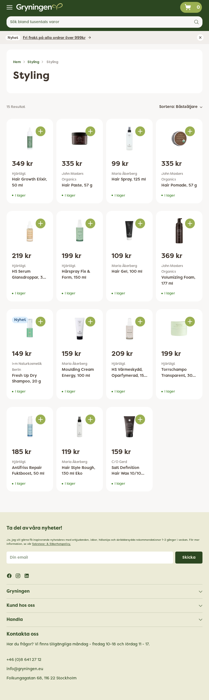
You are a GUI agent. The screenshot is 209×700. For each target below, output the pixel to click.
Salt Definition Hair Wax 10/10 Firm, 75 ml (126, 473)
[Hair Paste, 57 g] (79, 138)
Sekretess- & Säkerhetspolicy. (51, 544)
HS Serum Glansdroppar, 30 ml (28, 277)
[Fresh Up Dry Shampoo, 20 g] (30, 329)
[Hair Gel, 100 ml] (129, 230)
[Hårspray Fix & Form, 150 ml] (79, 230)
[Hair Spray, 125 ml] (129, 138)
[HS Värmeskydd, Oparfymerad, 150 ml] (129, 329)
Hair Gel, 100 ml (127, 271)
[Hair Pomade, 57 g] (179, 138)
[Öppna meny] (9, 7)
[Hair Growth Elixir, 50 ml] (30, 138)
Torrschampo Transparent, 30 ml (176, 375)
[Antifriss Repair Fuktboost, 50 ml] (30, 426)
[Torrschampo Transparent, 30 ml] (179, 329)
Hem (17, 62)
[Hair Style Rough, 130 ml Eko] (79, 426)
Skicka (189, 557)
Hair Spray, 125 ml (129, 179)
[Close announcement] (200, 37)
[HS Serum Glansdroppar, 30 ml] (30, 230)
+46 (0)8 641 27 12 (24, 659)
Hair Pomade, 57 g (179, 185)
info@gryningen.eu (25, 669)
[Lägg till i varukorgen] (40, 131)
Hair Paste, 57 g (77, 185)
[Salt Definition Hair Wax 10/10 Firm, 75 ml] (129, 426)
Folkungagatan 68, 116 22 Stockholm (41, 678)
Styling (33, 62)
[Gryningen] (39, 7)
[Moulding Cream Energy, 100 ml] (79, 329)
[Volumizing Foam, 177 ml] (179, 230)
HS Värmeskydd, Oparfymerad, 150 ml (129, 375)
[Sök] (196, 22)
